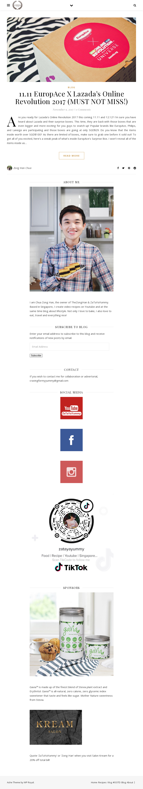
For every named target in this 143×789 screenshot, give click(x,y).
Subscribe (36, 355)
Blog (71, 87)
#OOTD (117, 782)
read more (71, 155)
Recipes (102, 782)
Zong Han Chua (23, 168)
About (130, 782)
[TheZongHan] (17, 5)
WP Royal (29, 782)
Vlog (109, 782)
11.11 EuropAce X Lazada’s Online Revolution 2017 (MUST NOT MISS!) (71, 97)
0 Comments (83, 109)
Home (94, 782)
